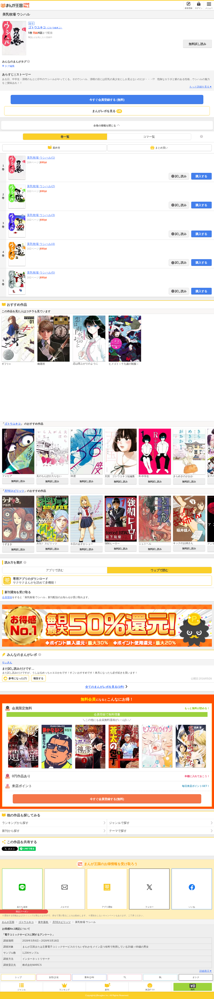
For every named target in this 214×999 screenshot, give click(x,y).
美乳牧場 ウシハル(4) (41, 244)
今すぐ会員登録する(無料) (107, 799)
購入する (201, 176)
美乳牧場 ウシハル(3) (41, 215)
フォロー (149, 907)
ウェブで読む (159, 570)
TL (125, 977)
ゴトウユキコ (45, 27)
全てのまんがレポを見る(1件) (104, 686)
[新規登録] (188, 4)
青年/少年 (89, 977)
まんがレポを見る (106, 111)
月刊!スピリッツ (14, 490)
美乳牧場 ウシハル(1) (41, 157)
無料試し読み (197, 44)
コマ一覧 (149, 136)
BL (160, 977)
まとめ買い (161, 147)
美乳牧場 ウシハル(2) (41, 186)
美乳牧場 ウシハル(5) (41, 272)
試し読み (180, 176)
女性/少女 (54, 977)
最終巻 (56, 147)
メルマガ (64, 907)
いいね (192, 907)
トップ (18, 977)
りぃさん (7, 662)
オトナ (195, 977)
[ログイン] (199, 4)
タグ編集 (10, 66)
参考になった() (18, 678)
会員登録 (7, 597)
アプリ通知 (107, 907)
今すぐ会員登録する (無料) (107, 99)
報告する (38, 678)
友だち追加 (22, 907)
